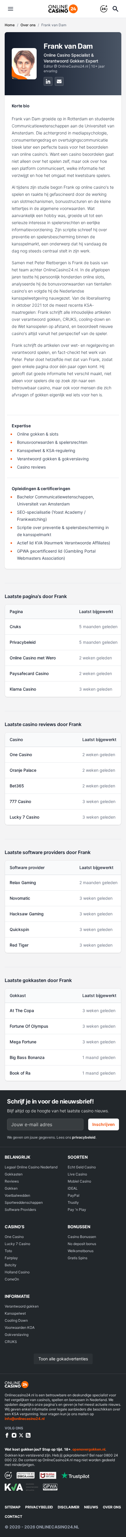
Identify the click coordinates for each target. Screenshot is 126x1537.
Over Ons (112, 1507)
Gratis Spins (77, 1258)
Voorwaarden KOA (20, 1327)
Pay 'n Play (77, 1209)
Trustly (73, 1202)
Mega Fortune (23, 1041)
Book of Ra (20, 1072)
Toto (8, 1251)
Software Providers (20, 1209)
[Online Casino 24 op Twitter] (21, 1435)
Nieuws (91, 1507)
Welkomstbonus (80, 1251)
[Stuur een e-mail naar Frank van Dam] (59, 81)
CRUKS (11, 1341)
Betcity (10, 1265)
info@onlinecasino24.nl (25, 1418)
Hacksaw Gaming (27, 913)
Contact (13, 1516)
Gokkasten (14, 1174)
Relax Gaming (23, 882)
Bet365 (17, 785)
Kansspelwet (15, 1313)
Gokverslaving (16, 1334)
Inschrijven (103, 1124)
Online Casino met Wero (33, 657)
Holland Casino (17, 1272)
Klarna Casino (23, 689)
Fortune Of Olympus (29, 1026)
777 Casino (20, 801)
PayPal (73, 1195)
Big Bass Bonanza (27, 1057)
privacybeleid (84, 1137)
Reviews (12, 1181)
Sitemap (13, 1507)
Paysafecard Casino (29, 673)
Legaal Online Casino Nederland (31, 1167)
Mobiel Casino (79, 1181)
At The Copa (22, 1010)
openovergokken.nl (88, 1449)
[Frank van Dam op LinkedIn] (48, 81)
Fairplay (11, 1258)
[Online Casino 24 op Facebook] (7, 1435)
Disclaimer (68, 1507)
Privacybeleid (23, 642)
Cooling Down (16, 1320)
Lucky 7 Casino (24, 817)
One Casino (21, 754)
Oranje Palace (23, 770)
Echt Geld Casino (82, 1167)
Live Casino (77, 1174)
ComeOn (12, 1279)
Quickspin (19, 929)
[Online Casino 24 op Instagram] (14, 1435)
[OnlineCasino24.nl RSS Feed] (28, 1435)
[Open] (115, 9)
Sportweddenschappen (24, 1202)
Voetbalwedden (17, 1195)
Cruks (15, 626)
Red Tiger (19, 945)
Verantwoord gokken (22, 1306)
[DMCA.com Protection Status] (25, 1475)
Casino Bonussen (82, 1236)
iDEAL (73, 1188)
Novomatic (20, 898)
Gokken (11, 1188)
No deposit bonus (82, 1244)
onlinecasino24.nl (57, 1526)
